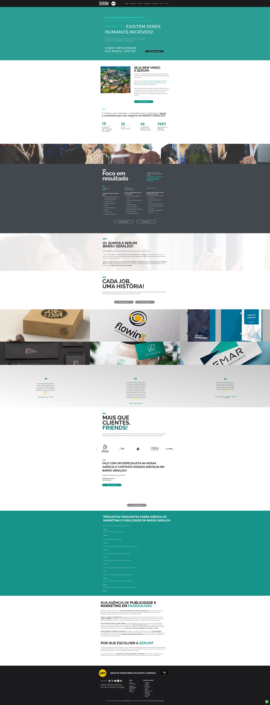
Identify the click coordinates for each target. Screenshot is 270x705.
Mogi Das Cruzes (149, 690)
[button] (105, 449)
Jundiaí (146, 696)
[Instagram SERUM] (115, 681)
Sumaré (146, 688)
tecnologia (121, 687)
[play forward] (173, 449)
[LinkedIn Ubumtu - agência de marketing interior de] (121, 681)
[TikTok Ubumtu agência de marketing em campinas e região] (118, 681)
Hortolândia (147, 686)
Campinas (147, 682)
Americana (147, 693)
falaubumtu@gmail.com (108, 478)
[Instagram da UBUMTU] (112, 681)
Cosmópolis (147, 694)
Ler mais (105, 529)
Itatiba (146, 689)
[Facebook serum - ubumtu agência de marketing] (109, 681)
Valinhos (147, 683)
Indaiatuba (147, 692)
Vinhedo (147, 685)
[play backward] (96, 449)
